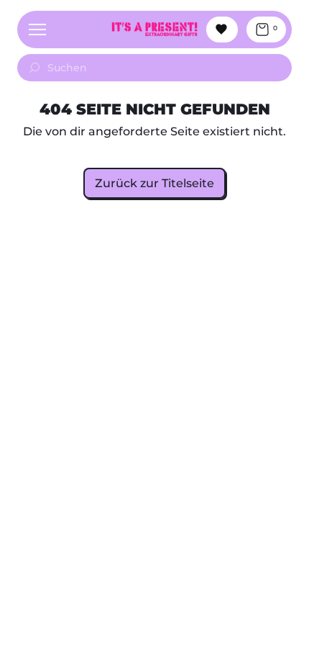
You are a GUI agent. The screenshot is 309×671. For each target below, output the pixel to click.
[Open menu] (37, 29)
